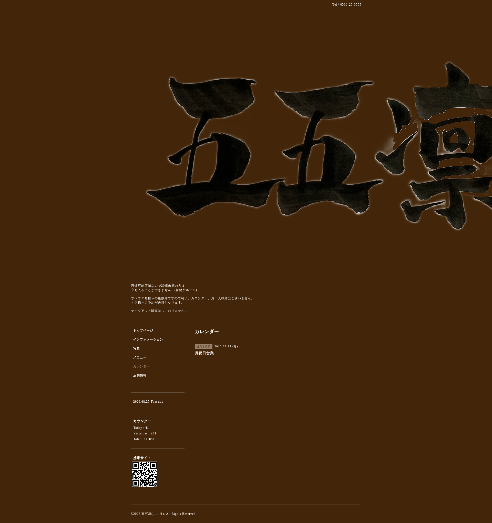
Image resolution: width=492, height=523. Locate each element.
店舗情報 (140, 375)
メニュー (140, 357)
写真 (136, 348)
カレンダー (141, 366)
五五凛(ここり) (152, 514)
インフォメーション (148, 339)
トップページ (143, 330)
